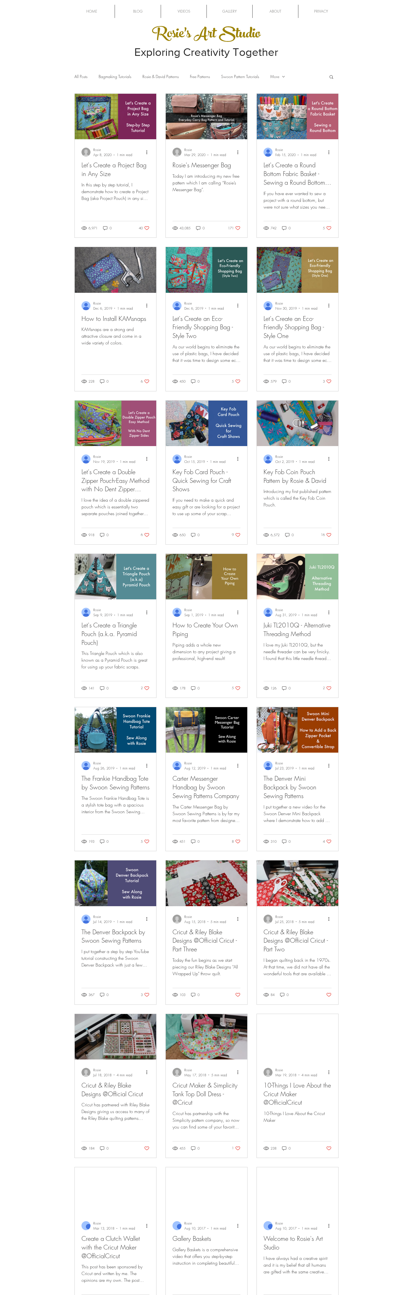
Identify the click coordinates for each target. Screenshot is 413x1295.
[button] (331, 77)
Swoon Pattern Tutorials (240, 76)
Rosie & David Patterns (160, 76)
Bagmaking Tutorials (115, 76)
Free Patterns (200, 76)
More (274, 76)
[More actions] (148, 152)
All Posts (80, 76)
